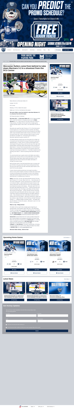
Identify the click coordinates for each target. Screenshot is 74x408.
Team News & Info (16, 49)
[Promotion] (37, 44)
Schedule (9, 49)
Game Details (61, 96)
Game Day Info (24, 49)
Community (39, 49)
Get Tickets (67, 49)
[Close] (72, 2)
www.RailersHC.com (27, 227)
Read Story (60, 119)
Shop (44, 49)
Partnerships (32, 49)
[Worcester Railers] (3, 50)
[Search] (48, 50)
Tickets (60, 93)
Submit (37, 330)
